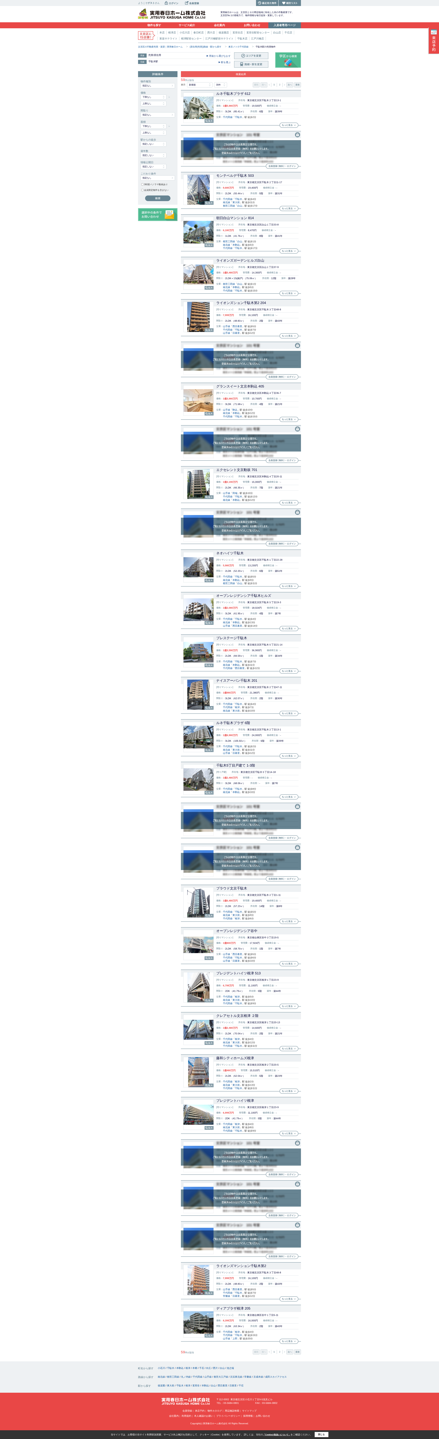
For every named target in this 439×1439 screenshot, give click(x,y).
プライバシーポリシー (228, 1415)
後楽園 (162, 1385)
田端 (235, 493)
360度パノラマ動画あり (156, 184)
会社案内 (174, 1415)
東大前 (236, 202)
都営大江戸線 (221, 1376)
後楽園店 (224, 32)
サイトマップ (249, 1410)
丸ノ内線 (186, 1376)
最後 (297, 84)
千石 (202, 1368)
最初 (256, 84)
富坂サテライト (168, 38)
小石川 (162, 1368)
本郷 (195, 1368)
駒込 (235, 409)
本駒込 (236, 244)
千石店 (288, 32)
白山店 (277, 32)
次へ (290, 84)
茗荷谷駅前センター (258, 32)
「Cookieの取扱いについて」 (276, 1435)
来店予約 (200, 1410)
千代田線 (228, 117)
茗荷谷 (196, 1385)
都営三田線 (229, 205)
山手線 (226, 326)
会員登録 (187, 1410)
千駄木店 (242, 38)
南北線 (226, 202)
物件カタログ (214, 1410)
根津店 (172, 32)
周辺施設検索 (232, 1410)
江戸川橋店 (257, 38)
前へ (264, 84)
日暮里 (236, 333)
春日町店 (198, 32)
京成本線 (258, 1376)
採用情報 (248, 1415)
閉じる (321, 1434)
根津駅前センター (191, 38)
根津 (237, 707)
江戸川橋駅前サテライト (219, 38)
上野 (235, 1338)
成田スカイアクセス (276, 1376)
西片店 (211, 32)
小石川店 (185, 32)
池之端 (230, 1368)
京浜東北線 (236, 1376)
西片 (215, 1368)
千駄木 (238, 117)
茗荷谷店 (238, 32)
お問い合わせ (263, 1415)
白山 (239, 205)
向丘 (209, 1368)
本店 (162, 32)
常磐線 (226, 1296)
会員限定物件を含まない (156, 190)
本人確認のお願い (203, 1415)
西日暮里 (237, 326)
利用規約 (186, 1415)
